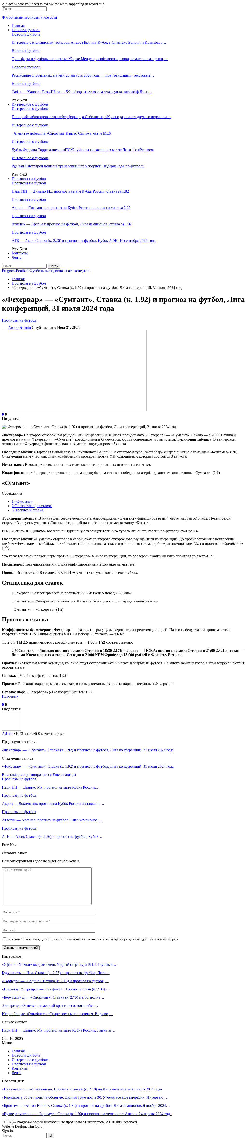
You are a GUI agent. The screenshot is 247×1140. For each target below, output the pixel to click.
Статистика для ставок (32, 506)
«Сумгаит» (22, 501)
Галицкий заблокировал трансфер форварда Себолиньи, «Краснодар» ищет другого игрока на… (91, 117)
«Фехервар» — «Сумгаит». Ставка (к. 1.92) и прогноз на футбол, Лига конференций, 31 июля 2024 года (88, 750)
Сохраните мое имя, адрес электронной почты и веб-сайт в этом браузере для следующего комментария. (93, 939)
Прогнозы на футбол (29, 179)
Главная (18, 25)
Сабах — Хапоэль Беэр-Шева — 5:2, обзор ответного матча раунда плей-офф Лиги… (82, 92)
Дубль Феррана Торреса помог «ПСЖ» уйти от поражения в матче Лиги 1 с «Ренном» (83, 150)
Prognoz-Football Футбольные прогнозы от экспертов (45, 271)
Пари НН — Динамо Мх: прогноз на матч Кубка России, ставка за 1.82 (70, 191)
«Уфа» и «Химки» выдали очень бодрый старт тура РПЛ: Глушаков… (59, 964)
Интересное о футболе (30, 104)
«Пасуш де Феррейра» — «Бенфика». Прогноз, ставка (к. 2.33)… (55, 989)
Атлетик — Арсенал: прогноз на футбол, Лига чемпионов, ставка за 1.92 (72, 224)
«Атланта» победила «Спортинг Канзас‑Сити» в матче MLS (61, 133)
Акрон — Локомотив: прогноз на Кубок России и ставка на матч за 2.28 (71, 208)
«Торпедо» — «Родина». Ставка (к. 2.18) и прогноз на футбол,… (55, 981)
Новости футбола (26, 30)
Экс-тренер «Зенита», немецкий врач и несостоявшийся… (50, 1006)
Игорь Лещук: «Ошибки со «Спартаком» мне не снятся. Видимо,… (57, 1014)
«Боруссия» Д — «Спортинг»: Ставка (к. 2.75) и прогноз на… (53, 997)
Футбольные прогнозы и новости (29, 17)
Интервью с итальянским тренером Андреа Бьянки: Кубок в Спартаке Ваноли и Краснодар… (89, 42)
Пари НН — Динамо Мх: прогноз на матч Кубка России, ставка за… (58, 1030)
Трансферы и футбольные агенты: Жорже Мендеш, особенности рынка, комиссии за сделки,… (90, 59)
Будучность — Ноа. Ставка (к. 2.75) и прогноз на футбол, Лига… (56, 973)
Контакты (20, 253)
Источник (10, 696)
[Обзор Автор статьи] (11, 729)
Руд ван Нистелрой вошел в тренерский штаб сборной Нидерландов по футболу (78, 166)
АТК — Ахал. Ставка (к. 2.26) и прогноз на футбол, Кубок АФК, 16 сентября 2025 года (84, 240)
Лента (16, 257)
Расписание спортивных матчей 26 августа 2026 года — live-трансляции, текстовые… (83, 75)
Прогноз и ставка (27, 510)
